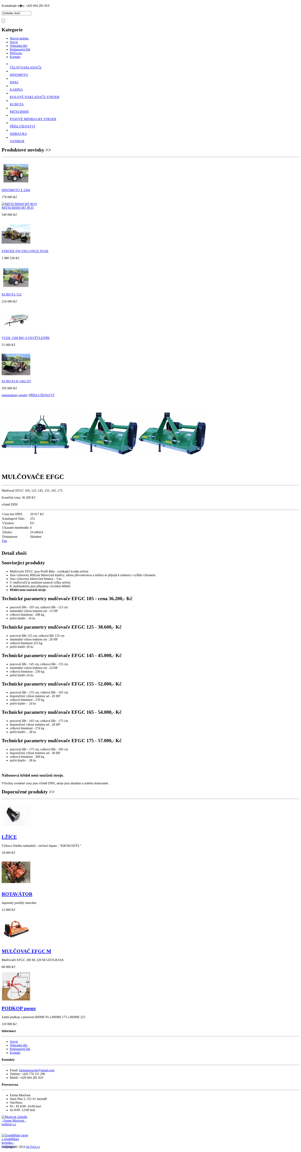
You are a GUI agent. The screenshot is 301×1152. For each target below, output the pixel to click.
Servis (14, 1041)
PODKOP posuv (19, 1008)
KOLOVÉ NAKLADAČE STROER (34, 97)
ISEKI (14, 82)
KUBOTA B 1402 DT (16, 381)
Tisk (4, 541)
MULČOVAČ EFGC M (26, 951)
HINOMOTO (19, 75)
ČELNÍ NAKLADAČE (26, 67)
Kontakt (15, 1052)
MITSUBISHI (19, 111)
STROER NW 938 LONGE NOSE (25, 251)
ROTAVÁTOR (17, 894)
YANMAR (17, 141)
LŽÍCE (9, 837)
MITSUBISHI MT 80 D (18, 207)
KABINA (16, 89)
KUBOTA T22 (12, 294)
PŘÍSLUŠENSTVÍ (22, 126)
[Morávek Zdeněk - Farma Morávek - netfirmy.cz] (15, 1124)
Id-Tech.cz (33, 1147)
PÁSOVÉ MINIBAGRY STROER (33, 119)
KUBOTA (17, 104)
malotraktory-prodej (14, 395)
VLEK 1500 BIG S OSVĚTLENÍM (25, 338)
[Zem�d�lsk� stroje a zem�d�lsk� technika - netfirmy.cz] (15, 1138)
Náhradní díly (19, 1045)
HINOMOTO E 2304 (16, 190)
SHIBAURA (18, 134)
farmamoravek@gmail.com (36, 1070)
